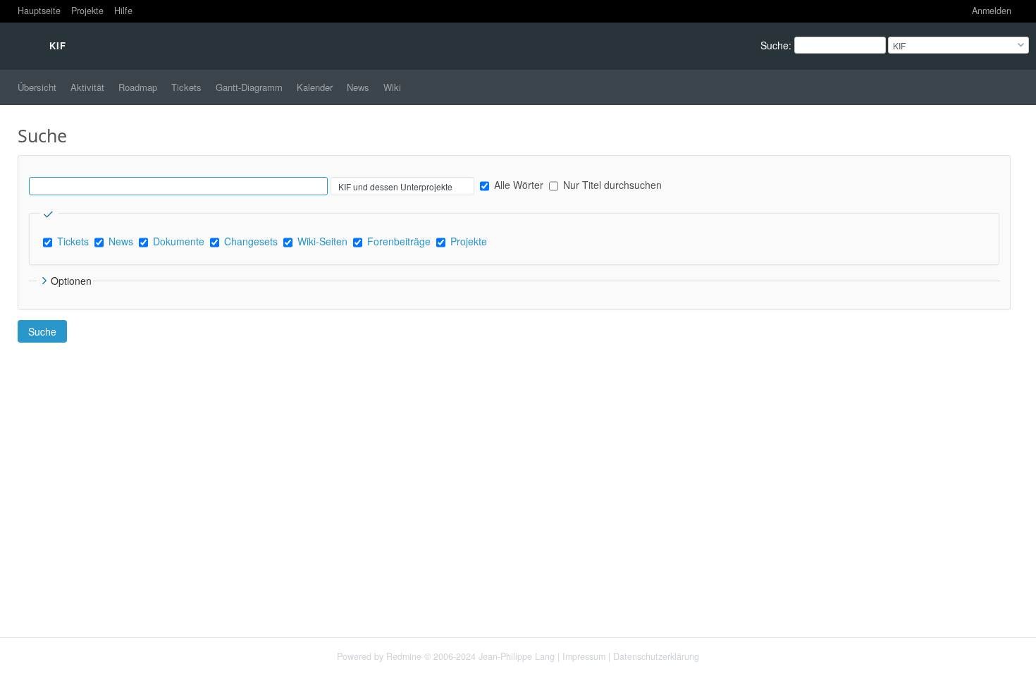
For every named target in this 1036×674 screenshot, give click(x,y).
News (358, 87)
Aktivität (87, 87)
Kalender (315, 87)
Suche (774, 45)
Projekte (87, 10)
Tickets (186, 87)
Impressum (583, 656)
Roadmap (137, 87)
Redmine (403, 656)
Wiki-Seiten (322, 241)
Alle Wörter (517, 185)
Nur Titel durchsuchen (611, 185)
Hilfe (123, 10)
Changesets (251, 241)
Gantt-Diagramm (249, 87)
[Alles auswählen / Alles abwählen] (49, 214)
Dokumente (178, 241)
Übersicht (37, 87)
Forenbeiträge (399, 241)
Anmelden (991, 10)
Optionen (71, 281)
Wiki (392, 87)
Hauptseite (39, 10)
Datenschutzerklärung (656, 656)
